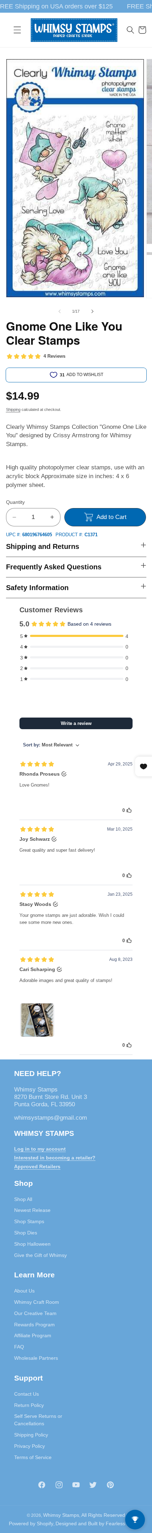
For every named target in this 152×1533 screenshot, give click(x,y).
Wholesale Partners (36, 1358)
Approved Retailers (37, 1166)
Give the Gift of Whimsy (40, 1255)
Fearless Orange (125, 1523)
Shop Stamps (29, 1221)
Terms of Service (33, 1457)
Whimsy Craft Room (36, 1302)
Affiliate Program (32, 1335)
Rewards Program (34, 1324)
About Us (24, 1291)
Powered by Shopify (31, 1523)
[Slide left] (60, 311)
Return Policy (29, 1405)
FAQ (19, 1347)
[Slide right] (92, 311)
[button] (17, 29)
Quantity (15, 502)
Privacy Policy (29, 1446)
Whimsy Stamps (61, 1515)
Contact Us (26, 1394)
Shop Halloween (32, 1244)
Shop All (23, 1199)
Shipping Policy (31, 1435)
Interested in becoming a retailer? (54, 1157)
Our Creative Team (35, 1313)
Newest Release (32, 1210)
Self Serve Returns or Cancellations (38, 1419)
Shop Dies (25, 1232)
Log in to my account (40, 1149)
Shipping (13, 409)
